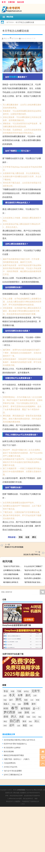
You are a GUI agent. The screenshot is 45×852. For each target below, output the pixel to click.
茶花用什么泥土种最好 (32, 574)
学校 (5, 700)
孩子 (11, 699)
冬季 (20, 695)
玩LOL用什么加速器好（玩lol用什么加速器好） (34, 578)
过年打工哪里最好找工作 (13, 774)
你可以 (26, 691)
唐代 (27, 695)
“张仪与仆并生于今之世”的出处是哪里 (34, 570)
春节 (14, 707)
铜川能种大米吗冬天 (10, 582)
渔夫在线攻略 (9, 751)
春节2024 (10, 22)
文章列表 (11, 2)
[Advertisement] (22, 829)
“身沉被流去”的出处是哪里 (13, 578)
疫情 (6, 716)
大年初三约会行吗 (10, 767)
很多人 (6, 703)
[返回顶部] (42, 763)
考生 (39, 717)
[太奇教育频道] (22, 9)
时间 (6, 708)
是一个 (36, 708)
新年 (34, 703)
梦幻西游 (9, 712)
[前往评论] (42, 757)
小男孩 (22, 804)
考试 (5, 721)
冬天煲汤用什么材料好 (12, 747)
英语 (24, 721)
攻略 (26, 703)
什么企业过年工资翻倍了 (33, 566)
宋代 (18, 699)
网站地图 (16, 793)
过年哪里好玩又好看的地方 (13, 570)
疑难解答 (23, 793)
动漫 (19, 150)
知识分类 (20, 2)
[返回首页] (42, 751)
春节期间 (25, 708)
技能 (19, 704)
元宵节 (36, 691)
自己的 (15, 720)
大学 (34, 695)
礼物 (28, 717)
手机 (13, 704)
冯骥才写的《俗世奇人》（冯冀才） (17, 759)
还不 (11, 725)
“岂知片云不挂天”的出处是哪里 (13, 566)
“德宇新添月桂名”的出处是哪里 (34, 582)
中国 (12, 691)
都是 (25, 725)
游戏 (26, 712)
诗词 (5, 725)
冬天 (12, 695)
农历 (5, 696)
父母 (33, 713)
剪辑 (11, 76)
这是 (18, 725)
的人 (14, 716)
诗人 (37, 721)
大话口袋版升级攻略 (10, 574)
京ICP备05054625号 (33, 793)
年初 (37, 700)
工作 (31, 700)
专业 (6, 691)
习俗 (19, 691)
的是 (21, 716)
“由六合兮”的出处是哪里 (13, 770)
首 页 (4, 2)
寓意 (26, 699)
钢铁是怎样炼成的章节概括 (14, 755)
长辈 (31, 725)
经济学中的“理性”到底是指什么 (15, 743)
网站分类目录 (38, 790)
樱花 (15, 76)
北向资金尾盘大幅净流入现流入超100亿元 (19, 740)
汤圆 (20, 712)
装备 (30, 721)
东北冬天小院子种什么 (31, 554)
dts (8, 38)
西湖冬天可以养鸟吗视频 (14, 547)
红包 (34, 717)
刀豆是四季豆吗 (9, 763)
